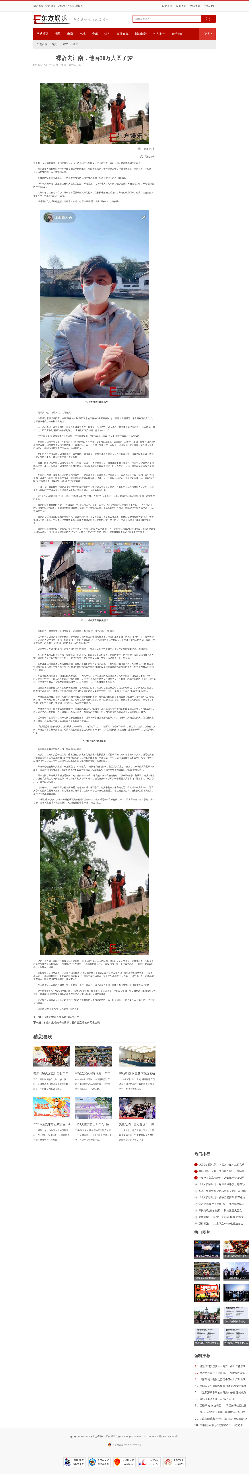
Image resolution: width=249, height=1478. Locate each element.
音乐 (95, 33)
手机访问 (209, 6)
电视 (82, 33)
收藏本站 (181, 6)
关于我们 (115, 1436)
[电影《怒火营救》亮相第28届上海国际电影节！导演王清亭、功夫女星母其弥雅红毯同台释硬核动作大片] (51, 1066)
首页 (54, 44)
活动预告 (141, 33)
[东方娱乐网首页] (52, 19)
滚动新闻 (177, 33)
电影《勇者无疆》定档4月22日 (217, 1399)
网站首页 (38, 6)
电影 (70, 33)
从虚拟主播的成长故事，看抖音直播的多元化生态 (72, 1022)
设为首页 (167, 6)
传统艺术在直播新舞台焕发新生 (61, 1017)
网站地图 (195, 6)
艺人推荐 (159, 33)
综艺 (107, 33)
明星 (58, 33)
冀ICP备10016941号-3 (169, 1436)
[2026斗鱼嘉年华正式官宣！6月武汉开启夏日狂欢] (51, 1116)
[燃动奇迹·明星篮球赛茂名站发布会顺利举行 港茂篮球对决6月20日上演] (137, 1066)
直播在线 (123, 33)
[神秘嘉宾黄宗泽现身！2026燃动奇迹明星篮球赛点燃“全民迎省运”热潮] (93, 1066)
